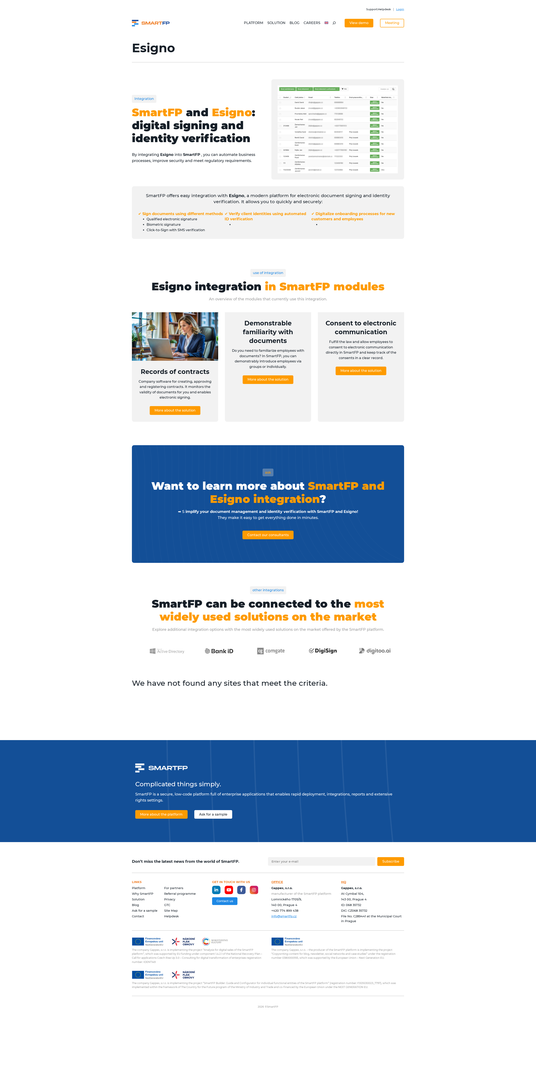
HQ (343, 882)
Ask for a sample (213, 814)
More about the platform (161, 814)
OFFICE (277, 882)
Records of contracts (175, 372)
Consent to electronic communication (361, 327)
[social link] (216, 890)
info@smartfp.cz (284, 916)
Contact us (224, 901)
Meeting (392, 23)
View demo (358, 23)
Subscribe (390, 861)
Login (400, 9)
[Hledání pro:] (334, 23)
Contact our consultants (268, 535)
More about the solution (175, 410)
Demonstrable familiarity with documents (268, 332)
